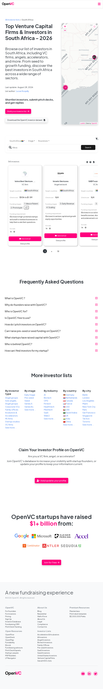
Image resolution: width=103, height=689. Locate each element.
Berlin (85, 395)
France (68, 403)
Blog (39, 611)
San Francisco (88, 412)
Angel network (60, 184)
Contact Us (42, 627)
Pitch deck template (78, 614)
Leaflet (82, 123)
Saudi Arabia (71, 412)
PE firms (9, 418)
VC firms (9, 424)
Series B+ (29, 406)
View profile (25, 244)
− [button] (65, 30)
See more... (11, 427)
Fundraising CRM (12, 624)
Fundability (10, 642)
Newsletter (41, 614)
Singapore (87, 415)
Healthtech (49, 406)
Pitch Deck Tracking (13, 627)
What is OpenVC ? (15, 298)
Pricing (8, 616)
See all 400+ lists (44, 661)
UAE (67, 409)
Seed (27, 400)
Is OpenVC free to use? (18, 317)
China (68, 421)
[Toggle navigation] (99, 4)
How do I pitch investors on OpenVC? (25, 324)
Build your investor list (17, 111)
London (86, 398)
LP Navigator (10, 658)
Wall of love (42, 616)
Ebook (8, 645)
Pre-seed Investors (45, 647)
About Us (41, 619)
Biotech (47, 398)
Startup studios (12, 421)
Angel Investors (43, 640)
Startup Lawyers (12, 653)
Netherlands (71, 398)
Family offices (11, 409)
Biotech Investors (44, 642)
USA (67, 406)
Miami (85, 403)
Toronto (86, 421)
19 (58, 251)
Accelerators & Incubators (48, 634)
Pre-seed (29, 398)
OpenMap (9, 640)
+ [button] (65, 26)
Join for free (50, 562)
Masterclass (75, 611)
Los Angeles (88, 400)
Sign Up (8, 619)
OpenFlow (9, 634)
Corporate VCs (12, 406)
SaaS (46, 412)
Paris (84, 409)
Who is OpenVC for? (16, 311)
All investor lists (12, 19)
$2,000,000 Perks (78, 616)
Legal (39, 621)
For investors (10, 614)
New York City (88, 406)
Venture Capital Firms (46, 658)
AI (45, 395)
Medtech (48, 409)
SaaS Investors (43, 650)
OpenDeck (10, 637)
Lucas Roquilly (22, 91)
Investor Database (13, 621)
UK (66, 415)
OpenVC (94, 123)
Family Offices (43, 645)
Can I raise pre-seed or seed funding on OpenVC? (33, 330)
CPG (46, 400)
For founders (10, 611)
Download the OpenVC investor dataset (25, 120)
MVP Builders (10, 655)
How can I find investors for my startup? (27, 350)
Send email (26, 239)
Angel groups (11, 398)
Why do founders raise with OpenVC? (26, 304)
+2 (26, 207)
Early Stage (30, 395)
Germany (69, 395)
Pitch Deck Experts (13, 650)
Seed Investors (43, 653)
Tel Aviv (86, 418)
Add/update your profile (53, 480)
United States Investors (47, 655)
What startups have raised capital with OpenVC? (32, 337)
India (67, 418)
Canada (69, 400)
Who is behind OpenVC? (18, 344)
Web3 (47, 415)
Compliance (42, 624)
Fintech (47, 403)
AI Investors (42, 637)
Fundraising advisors (14, 647)
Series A (28, 403)
